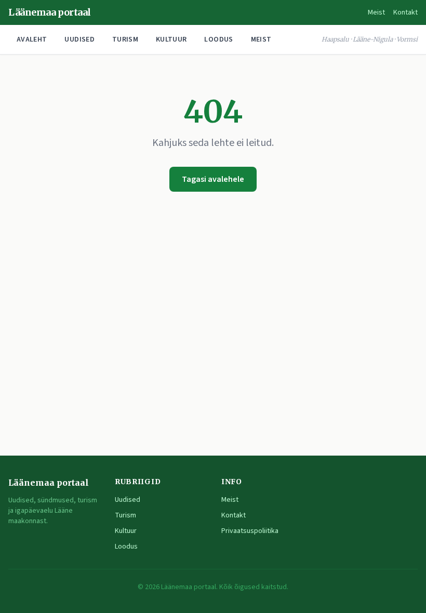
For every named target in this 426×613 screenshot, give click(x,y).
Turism (125, 39)
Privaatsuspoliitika (249, 531)
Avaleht (32, 39)
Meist (376, 12)
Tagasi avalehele (213, 179)
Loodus (218, 39)
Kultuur (171, 39)
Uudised (79, 39)
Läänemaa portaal (49, 12)
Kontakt (405, 12)
